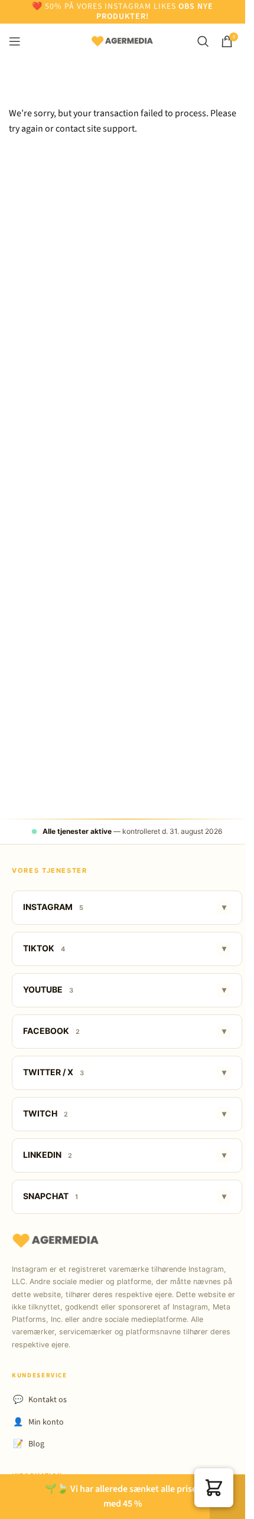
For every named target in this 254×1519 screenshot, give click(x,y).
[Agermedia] (56, 1241)
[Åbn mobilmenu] (15, 41)
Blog (28, 1444)
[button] (213, 1487)
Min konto (38, 1422)
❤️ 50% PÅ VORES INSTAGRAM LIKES (105, 6)
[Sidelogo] (122, 40)
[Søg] (203, 41)
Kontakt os (40, 1400)
